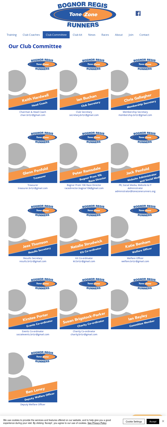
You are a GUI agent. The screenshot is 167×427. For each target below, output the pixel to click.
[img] (135, 307)
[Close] (163, 421)
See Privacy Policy (97, 423)
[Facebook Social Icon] (138, 13)
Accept (152, 421)
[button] (105, 34)
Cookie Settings (134, 421)
